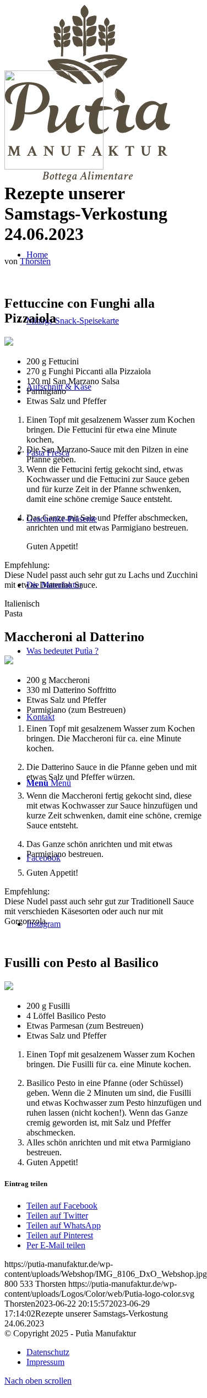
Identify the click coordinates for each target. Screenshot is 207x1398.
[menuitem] (114, 321)
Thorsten (35, 261)
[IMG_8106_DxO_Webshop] (53, 166)
